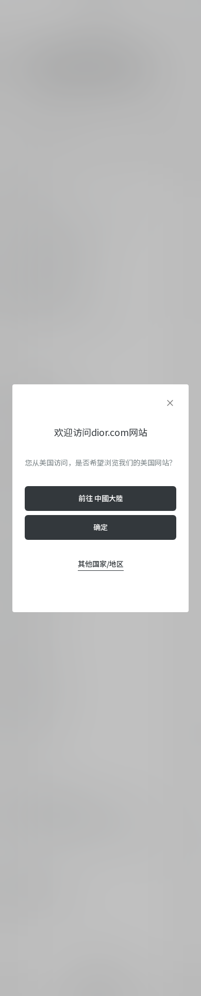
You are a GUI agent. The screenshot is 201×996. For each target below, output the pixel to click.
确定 (100, 527)
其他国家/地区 (101, 563)
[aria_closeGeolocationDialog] (170, 403)
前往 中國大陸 (100, 498)
